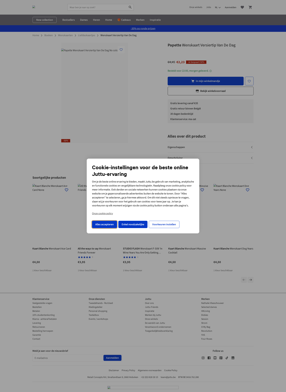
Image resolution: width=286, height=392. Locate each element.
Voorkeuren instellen (164, 224)
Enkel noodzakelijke (133, 224)
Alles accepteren (104, 224)
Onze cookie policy (102, 213)
